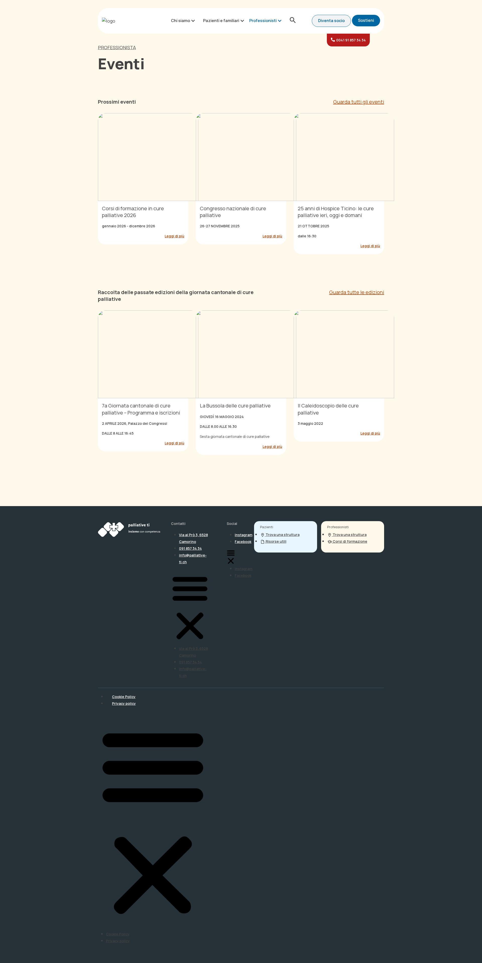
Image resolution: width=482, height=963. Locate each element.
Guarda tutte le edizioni (356, 292)
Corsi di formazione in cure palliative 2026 (133, 212)
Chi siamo (180, 20)
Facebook (243, 541)
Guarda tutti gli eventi (358, 101)
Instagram (243, 534)
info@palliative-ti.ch (193, 558)
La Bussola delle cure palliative (235, 405)
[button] (190, 607)
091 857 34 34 (190, 548)
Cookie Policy (124, 696)
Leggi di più (174, 236)
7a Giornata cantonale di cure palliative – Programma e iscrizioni (141, 409)
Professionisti (263, 20)
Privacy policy (124, 703)
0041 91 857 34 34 (351, 40)
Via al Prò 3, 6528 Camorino (193, 538)
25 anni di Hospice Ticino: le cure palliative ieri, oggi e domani (336, 212)
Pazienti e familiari (221, 20)
